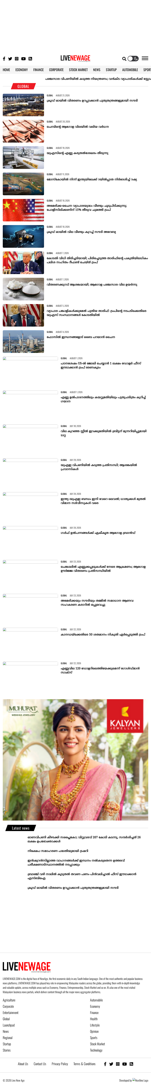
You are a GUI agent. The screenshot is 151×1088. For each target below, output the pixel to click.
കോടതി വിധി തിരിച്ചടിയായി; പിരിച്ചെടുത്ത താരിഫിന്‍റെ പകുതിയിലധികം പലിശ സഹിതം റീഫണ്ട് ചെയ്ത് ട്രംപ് (97, 260)
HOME (6, 69)
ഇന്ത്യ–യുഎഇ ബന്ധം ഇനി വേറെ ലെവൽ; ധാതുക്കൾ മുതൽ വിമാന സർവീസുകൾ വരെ (103, 501)
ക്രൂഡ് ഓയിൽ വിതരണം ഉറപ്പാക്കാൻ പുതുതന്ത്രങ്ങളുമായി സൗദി (92, 101)
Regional (8, 1037)
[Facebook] (105, 1063)
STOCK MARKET (78, 69)
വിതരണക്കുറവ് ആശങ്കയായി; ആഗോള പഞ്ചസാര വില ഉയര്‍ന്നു (92, 285)
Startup (7, 1044)
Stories (7, 1050)
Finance (94, 1012)
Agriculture (9, 1000)
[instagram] (118, 1063)
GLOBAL (50, 95)
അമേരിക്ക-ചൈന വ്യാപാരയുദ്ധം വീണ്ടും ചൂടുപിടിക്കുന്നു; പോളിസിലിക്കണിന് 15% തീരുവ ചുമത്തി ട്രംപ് (87, 208)
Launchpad (9, 1025)
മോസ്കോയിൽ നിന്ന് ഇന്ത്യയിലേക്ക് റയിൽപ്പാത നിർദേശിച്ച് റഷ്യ (92, 179)
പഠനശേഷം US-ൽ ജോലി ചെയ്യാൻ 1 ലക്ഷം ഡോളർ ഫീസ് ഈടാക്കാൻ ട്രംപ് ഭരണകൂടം (101, 365)
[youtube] (124, 1063)
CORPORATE (56, 69)
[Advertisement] (75, 26)
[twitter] (111, 1063)
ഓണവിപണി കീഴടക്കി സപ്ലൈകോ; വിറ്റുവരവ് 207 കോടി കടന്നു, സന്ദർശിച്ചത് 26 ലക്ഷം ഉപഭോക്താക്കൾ (84, 839)
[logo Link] (75, 59)
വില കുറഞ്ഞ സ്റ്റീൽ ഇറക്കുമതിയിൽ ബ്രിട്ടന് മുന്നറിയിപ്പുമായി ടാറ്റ (104, 433)
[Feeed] (30, 58)
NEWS (96, 69)
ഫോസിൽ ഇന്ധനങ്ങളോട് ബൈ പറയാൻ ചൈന (81, 337)
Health (93, 1019)
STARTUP (111, 69)
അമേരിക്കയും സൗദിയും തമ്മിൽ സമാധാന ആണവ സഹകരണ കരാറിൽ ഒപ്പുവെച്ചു (97, 603)
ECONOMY (21, 69)
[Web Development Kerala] (140, 1080)
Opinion (94, 1031)
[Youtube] (23, 58)
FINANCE (38, 69)
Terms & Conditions (84, 1063)
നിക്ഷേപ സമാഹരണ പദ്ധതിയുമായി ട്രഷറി (58, 851)
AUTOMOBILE (130, 69)
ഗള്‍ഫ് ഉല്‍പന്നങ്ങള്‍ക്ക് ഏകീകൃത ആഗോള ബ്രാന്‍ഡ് (98, 533)
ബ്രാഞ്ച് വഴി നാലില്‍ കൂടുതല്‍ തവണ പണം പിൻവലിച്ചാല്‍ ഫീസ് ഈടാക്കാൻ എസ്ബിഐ (82, 876)
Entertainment (10, 1012)
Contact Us (40, 1063)
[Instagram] (16, 58)
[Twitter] (10, 58)
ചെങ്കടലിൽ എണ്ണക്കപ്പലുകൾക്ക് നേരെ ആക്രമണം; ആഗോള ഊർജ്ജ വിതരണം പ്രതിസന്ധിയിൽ (103, 569)
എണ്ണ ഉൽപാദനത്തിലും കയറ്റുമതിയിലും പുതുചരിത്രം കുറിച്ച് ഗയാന (103, 399)
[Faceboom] (4, 58)
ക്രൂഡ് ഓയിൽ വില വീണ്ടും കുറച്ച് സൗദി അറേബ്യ (81, 232)
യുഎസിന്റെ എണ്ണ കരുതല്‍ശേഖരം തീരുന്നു (77, 153)
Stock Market (97, 1044)
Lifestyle (95, 1025)
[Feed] (131, 1063)
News (6, 1031)
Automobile (96, 1000)
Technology (96, 1050)
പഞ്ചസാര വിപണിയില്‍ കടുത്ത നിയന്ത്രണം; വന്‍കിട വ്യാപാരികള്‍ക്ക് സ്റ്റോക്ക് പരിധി (89, 79)
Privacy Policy (60, 1063)
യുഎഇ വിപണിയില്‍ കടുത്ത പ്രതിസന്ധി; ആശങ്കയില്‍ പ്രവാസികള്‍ (99, 467)
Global (6, 1019)
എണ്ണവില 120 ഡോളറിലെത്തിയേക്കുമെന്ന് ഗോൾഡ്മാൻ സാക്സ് (100, 670)
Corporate (8, 1006)
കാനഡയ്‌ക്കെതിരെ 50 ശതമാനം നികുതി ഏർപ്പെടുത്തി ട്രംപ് (103, 635)
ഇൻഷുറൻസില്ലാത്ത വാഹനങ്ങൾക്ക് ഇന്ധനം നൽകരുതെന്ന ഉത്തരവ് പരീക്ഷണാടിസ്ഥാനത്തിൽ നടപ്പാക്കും (76, 863)
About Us (23, 1063)
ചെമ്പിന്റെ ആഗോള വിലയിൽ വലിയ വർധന (78, 127)
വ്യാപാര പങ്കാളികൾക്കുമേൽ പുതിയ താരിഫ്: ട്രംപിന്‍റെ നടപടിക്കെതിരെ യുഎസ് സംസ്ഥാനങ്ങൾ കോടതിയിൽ (96, 313)
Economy (95, 1006)
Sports (93, 1037)
